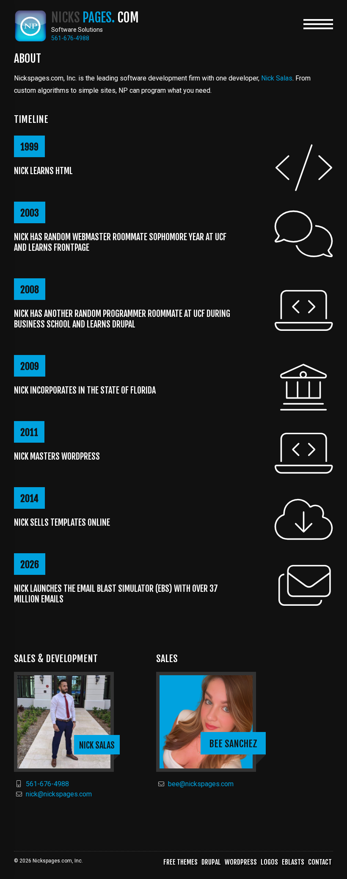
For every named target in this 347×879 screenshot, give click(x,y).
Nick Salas (276, 78)
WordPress (241, 862)
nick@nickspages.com (59, 794)
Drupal (211, 862)
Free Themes (180, 862)
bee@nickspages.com (201, 784)
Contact (320, 862)
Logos (269, 862)
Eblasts (293, 862)
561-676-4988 (47, 784)
